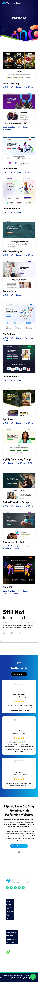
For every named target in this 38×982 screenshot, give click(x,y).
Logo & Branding (11, 932)
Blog (7, 915)
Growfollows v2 (11, 376)
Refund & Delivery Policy (20, 978)
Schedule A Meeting (16, 961)
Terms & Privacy (5, 978)
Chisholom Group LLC (15, 123)
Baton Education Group (16, 502)
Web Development (12, 939)
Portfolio (8, 904)
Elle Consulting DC (13, 251)
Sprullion (8, 419)
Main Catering (11, 83)
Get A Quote (10, 942)
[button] (33, 977)
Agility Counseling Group (17, 459)
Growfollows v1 (11, 208)
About (8, 901)
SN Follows (9, 334)
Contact (8, 918)
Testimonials (10, 911)
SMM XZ (7, 587)
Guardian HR (10, 168)
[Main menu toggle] (34, 4)
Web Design (10, 935)
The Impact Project (13, 542)
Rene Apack (9, 291)
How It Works (10, 908)
